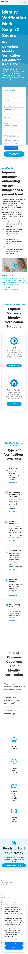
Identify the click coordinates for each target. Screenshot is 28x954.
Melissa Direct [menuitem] (5, 892)
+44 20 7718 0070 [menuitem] (6, 883)
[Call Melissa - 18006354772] (18, 2)
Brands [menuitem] (3, 888)
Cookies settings (14, 939)
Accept (14, 943)
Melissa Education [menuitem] (6, 897)
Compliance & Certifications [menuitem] (9, 901)
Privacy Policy (9, 926)
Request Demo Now (14, 865)
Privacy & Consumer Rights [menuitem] (8, 903)
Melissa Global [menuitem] (5, 890)
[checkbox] (14, 125)
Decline (14, 947)
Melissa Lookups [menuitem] (6, 896)
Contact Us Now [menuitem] (5, 885)
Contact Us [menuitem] (4, 881)
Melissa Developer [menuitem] (6, 894)
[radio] (7, 125)
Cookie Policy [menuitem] (5, 905)
